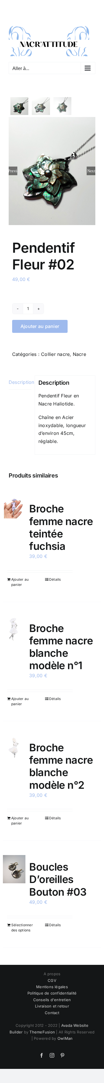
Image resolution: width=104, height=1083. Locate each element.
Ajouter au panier (40, 326)
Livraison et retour (52, 1005)
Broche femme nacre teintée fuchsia (61, 527)
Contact (52, 1012)
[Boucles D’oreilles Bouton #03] (14, 869)
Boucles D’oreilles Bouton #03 (58, 879)
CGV (52, 980)
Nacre (79, 353)
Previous (13, 171)
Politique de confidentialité (52, 992)
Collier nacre (55, 353)
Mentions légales (52, 986)
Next (91, 171)
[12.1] (52, 171)
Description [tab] (20, 382)
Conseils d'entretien (52, 999)
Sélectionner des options (22, 927)
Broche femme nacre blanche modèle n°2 (61, 766)
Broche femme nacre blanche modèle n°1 (61, 646)
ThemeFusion (42, 1031)
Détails (55, 579)
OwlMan (65, 1038)
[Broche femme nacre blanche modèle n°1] (14, 629)
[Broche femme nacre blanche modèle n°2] (14, 747)
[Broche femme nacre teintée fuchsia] (14, 507)
